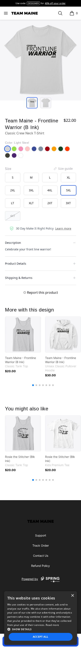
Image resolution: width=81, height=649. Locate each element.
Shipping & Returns (18, 278)
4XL (49, 190)
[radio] (12, 177)
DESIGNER (33, 3)
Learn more (63, 228)
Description (13, 243)
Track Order (40, 545)
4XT (12, 216)
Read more (52, 625)
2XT (49, 203)
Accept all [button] (40, 636)
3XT (68, 203)
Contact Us (40, 555)
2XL (12, 190)
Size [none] (8, 168)
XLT (31, 203)
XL (68, 177)
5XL (68, 190)
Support (40, 535)
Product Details (15, 263)
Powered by (30, 579)
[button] (40, 629)
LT (12, 203)
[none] (63, 169)
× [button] (72, 595)
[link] (23, 334)
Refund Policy (40, 565)
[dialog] (40, 618)
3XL (31, 190)
